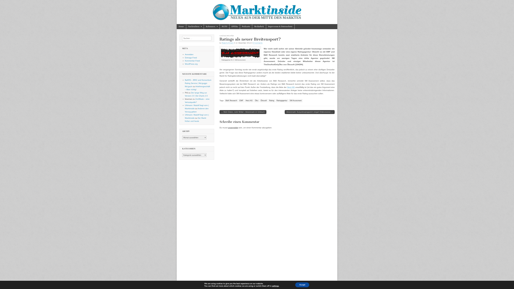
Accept (302, 285)
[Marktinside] (257, 12)
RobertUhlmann (228, 43)
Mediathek (259, 26)
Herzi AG (291, 87)
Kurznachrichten (227, 36)
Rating (271, 101)
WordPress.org (191, 64)
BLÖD (224, 26)
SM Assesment (296, 101)
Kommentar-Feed (192, 61)
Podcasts (246, 26)
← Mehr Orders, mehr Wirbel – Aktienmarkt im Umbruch (243, 112)
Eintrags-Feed (191, 58)
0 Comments (257, 43)
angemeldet (233, 128)
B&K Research (231, 101)
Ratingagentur (282, 101)
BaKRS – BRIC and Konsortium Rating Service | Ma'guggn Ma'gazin (198, 83)
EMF (241, 101)
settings (275, 286)
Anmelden (189, 54)
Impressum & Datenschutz (280, 26)
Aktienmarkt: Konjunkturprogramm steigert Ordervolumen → (309, 112)
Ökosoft (264, 101)
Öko (256, 101)
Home (181, 26)
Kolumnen (210, 26)
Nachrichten (193, 26)
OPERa (234, 26)
